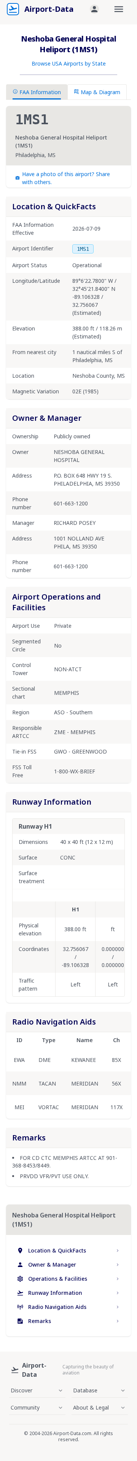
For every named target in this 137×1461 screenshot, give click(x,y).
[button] (94, 9)
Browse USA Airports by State (69, 63)
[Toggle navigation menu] (119, 9)
